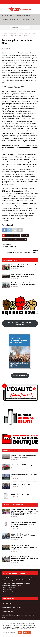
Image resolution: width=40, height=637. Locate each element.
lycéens (23, 239)
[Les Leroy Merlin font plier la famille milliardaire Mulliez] (6, 267)
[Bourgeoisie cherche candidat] (6, 486)
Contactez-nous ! (6, 23)
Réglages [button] (6, 633)
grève (17, 235)
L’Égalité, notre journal (23, 16)
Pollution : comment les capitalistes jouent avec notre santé (24, 456)
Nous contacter (7, 589)
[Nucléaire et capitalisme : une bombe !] (6, 477)
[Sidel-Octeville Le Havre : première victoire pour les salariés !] (6, 276)
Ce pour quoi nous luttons (9, 19)
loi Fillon (6, 239)
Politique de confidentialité (10, 592)
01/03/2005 (6, 48)
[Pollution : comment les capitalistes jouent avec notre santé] (6, 456)
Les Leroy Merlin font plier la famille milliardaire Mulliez (24, 265)
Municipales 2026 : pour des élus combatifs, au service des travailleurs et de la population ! (24, 558)
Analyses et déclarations (13, 505)
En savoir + (14, 633)
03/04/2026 (15, 528)
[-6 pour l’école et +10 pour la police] (6, 467)
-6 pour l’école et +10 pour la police (23, 465)
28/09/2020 (15, 286)
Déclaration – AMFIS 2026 (20, 494)
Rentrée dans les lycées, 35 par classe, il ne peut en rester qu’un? (23, 284)
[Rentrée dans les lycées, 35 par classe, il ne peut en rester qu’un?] (6, 285)
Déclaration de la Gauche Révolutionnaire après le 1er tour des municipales (24, 547)
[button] (3, 2)
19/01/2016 (15, 278)
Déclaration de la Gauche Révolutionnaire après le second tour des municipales (24, 535)
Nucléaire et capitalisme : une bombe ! (24, 475)
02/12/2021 (15, 268)
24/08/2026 (15, 486)
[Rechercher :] (20, 27)
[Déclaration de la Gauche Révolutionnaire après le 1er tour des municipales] (6, 547)
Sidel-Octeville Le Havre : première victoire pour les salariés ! (23, 275)
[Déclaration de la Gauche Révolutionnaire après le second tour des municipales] (6, 536)
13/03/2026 (15, 562)
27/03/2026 (15, 539)
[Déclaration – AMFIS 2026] (6, 496)
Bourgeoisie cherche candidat (21, 484)
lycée (15, 239)
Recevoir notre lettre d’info (28, 19)
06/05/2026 (15, 517)
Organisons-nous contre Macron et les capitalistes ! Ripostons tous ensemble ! (23, 524)
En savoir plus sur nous (9, 587)
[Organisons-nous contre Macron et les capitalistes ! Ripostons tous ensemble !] (6, 524)
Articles (13, 33)
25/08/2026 (15, 459)
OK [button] (20, 632)
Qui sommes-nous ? (7, 16)
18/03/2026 (15, 551)
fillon (9, 235)
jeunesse (25, 235)
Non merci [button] (27, 632)
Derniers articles (10, 450)
